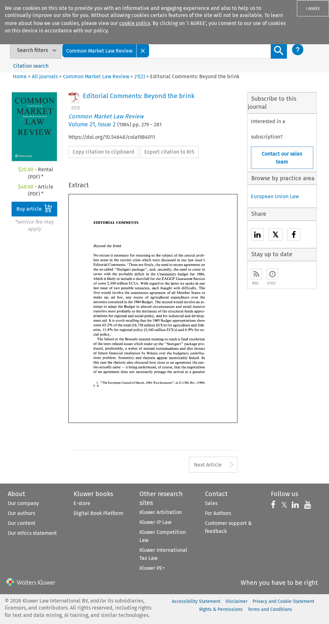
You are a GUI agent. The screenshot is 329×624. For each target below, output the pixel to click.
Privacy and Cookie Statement (283, 601)
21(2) (139, 76)
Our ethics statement (32, 533)
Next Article (208, 465)
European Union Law (275, 196)
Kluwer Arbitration (160, 512)
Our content (21, 523)
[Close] (143, 50)
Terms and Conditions (270, 609)
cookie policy (134, 23)
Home (20, 76)
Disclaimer (236, 601)
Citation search (31, 66)
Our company (23, 503)
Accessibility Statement (196, 601)
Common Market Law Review (96, 76)
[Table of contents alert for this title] (272, 274)
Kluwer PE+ (152, 568)
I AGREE (313, 8)
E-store (82, 503)
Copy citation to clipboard (103, 152)
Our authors (21, 513)
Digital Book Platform (98, 513)
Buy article (29, 209)
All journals (45, 76)
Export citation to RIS (169, 152)
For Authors (218, 513)
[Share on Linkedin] (257, 235)
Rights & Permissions (221, 609)
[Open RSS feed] (256, 274)
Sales (211, 503)
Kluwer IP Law (155, 522)
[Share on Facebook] (293, 235)
